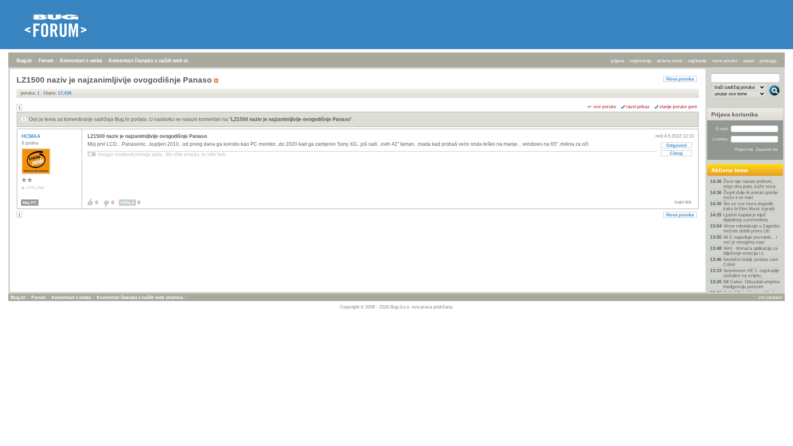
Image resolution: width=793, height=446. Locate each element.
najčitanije (697, 60)
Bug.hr (24, 61)
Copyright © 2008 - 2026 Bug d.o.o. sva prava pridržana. (396, 306)
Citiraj (676, 153)
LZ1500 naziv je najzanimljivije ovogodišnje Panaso (290, 119)
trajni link (683, 201)
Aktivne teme (729, 170)
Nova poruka (680, 78)
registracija (640, 60)
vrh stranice (770, 297)
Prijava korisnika (734, 114)
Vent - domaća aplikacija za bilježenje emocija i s (750, 251)
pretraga (768, 60)
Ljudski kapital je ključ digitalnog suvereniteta (745, 217)
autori (748, 60)
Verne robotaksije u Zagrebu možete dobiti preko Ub (751, 228)
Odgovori (676, 145)
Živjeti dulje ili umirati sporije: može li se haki (751, 195)
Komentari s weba (81, 61)
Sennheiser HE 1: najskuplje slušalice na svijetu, (751, 273)
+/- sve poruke (601, 106)
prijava (617, 60)
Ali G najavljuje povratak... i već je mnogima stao (750, 239)
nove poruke (725, 60)
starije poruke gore (678, 106)
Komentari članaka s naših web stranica (156, 61)
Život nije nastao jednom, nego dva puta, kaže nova (749, 184)
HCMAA (31, 136)
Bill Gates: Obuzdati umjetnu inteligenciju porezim (751, 284)
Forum (46, 61)
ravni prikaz (638, 106)
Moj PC (30, 202)
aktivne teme (669, 60)
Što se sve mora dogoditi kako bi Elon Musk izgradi (748, 206)
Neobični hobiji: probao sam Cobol (750, 262)
